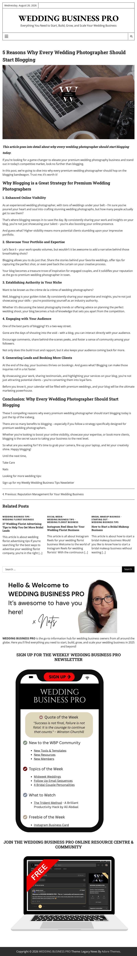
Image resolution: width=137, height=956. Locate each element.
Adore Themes (111, 951)
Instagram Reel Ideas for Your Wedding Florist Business (66, 528)
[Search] (131, 36)
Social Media (54, 517)
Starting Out (99, 520)
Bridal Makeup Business (106, 517)
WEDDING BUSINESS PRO (68, 18)
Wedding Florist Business (18, 520)
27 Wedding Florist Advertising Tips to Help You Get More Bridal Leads (23, 527)
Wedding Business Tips (16, 517)
